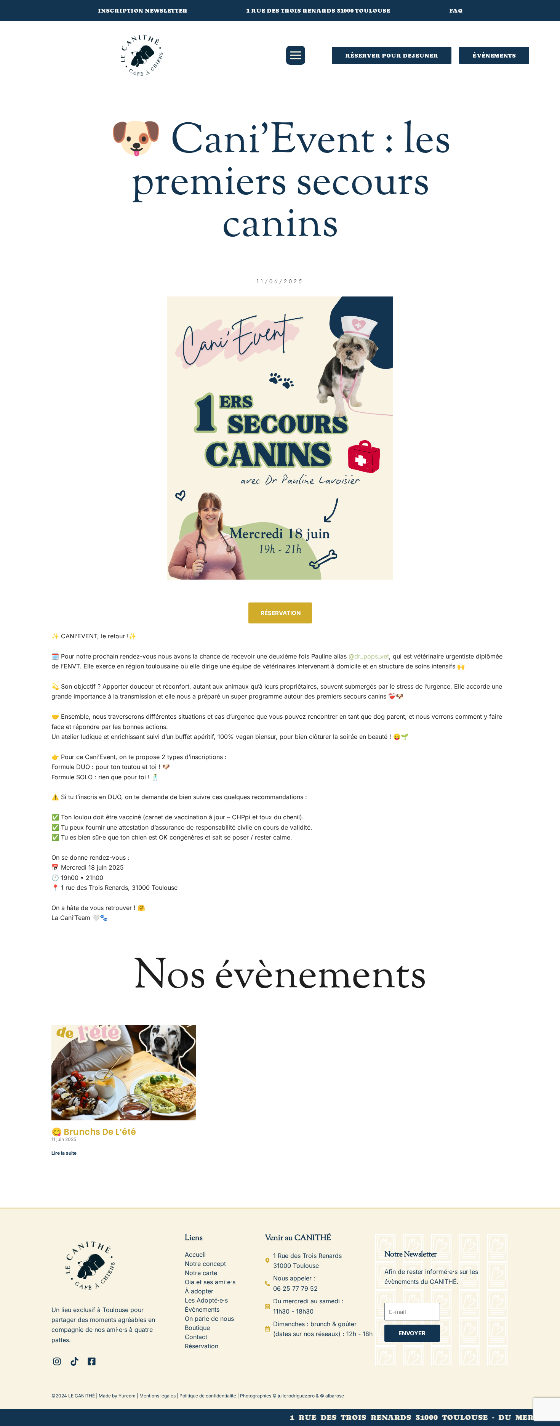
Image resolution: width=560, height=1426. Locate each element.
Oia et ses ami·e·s (210, 1282)
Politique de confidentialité (207, 1396)
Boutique (197, 1327)
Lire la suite (64, 1153)
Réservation (201, 1346)
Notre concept (205, 1263)
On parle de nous (209, 1318)
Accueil (195, 1254)
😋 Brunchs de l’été (93, 1132)
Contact (196, 1337)
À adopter (199, 1291)
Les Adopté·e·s (206, 1300)
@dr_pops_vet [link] (369, 656)
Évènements (202, 1309)
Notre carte (201, 1273)
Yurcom (127, 1396)
